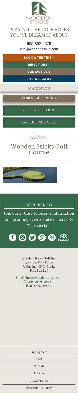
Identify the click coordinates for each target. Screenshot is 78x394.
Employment (39, 352)
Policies (39, 373)
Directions (38, 64)
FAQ (39, 359)
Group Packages (39, 122)
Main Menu (39, 89)
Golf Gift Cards (39, 110)
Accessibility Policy (39, 388)
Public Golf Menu (39, 98)
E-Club (39, 366)
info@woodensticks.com (39, 48)
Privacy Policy (39, 381)
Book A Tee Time (38, 57)
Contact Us (37, 72)
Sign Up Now (39, 204)
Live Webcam (37, 79)
